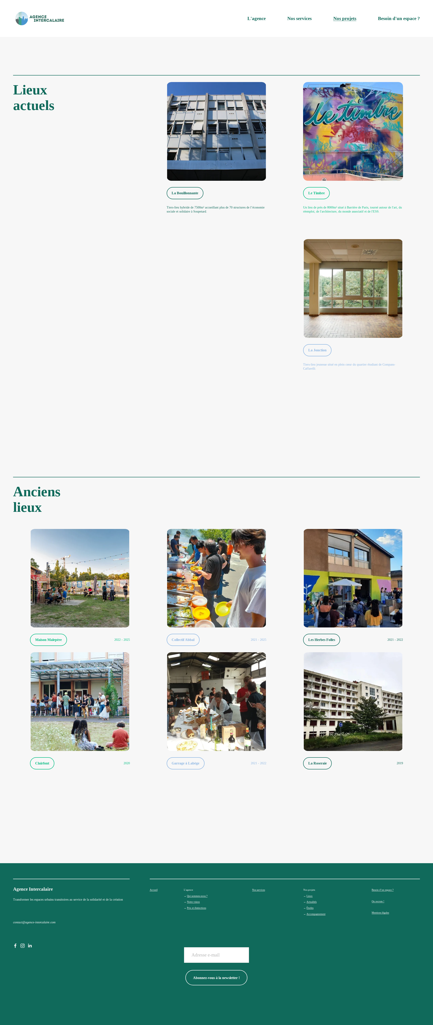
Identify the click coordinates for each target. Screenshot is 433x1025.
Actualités (311, 902)
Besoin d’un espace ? (383, 890)
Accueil (154, 890)
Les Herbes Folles (321, 640)
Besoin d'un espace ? (399, 18)
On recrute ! (378, 901)
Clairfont (42, 763)
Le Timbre (316, 193)
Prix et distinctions (196, 908)
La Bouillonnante (185, 193)
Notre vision (193, 902)
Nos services (299, 18)
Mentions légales (380, 912)
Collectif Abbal (183, 640)
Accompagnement (315, 914)
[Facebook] (15, 945)
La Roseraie (317, 763)
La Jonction (317, 350)
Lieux (309, 896)
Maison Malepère (48, 640)
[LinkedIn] (30, 945)
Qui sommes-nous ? (197, 896)
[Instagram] (22, 945)
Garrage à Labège (185, 763)
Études (309, 908)
